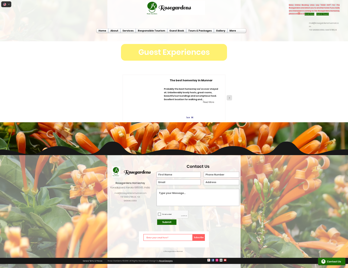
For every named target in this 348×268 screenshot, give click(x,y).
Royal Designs (166, 260)
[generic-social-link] (221, 260)
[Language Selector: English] (6, 4)
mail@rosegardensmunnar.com (130, 193)
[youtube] (225, 260)
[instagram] (217, 260)
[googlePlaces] (208, 260)
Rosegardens (137, 172)
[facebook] (213, 260)
